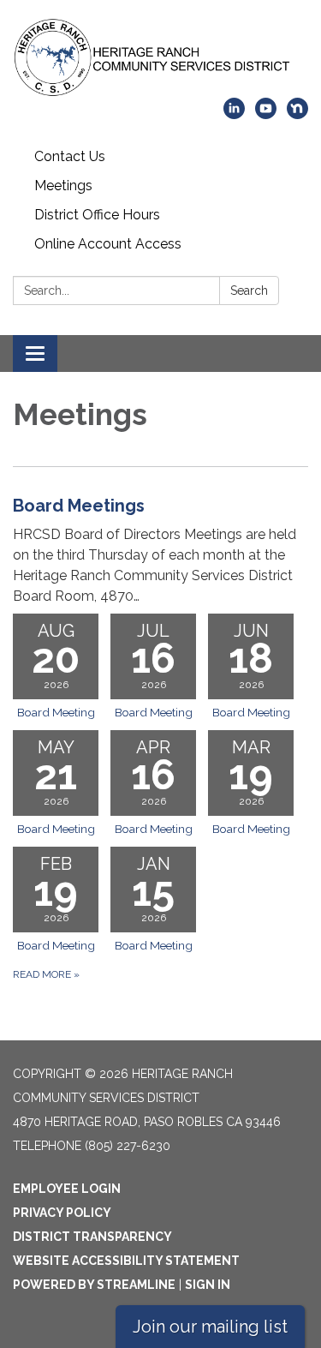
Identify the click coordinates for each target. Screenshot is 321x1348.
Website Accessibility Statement (126, 1260)
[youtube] (265, 114)
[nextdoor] (297, 114)
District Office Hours (97, 215)
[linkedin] (234, 114)
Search (249, 290)
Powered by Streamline (94, 1284)
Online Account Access (107, 244)
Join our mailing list (210, 1326)
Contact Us (69, 156)
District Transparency (92, 1236)
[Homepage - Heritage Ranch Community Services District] (160, 57)
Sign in (207, 1284)
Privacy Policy (62, 1212)
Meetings (63, 185)
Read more (46, 974)
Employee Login (67, 1188)
